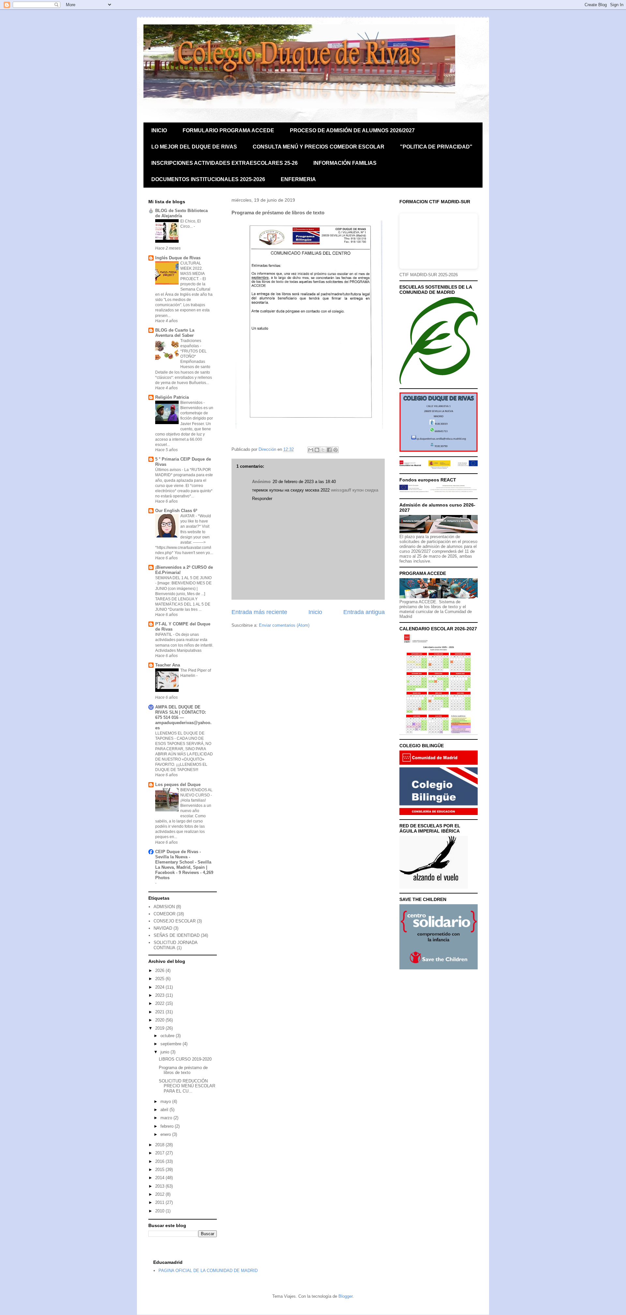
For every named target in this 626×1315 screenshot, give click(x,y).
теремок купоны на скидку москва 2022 (291, 490)
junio (165, 1052)
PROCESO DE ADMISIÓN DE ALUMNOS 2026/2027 (352, 130)
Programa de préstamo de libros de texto (183, 1070)
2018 (160, 1144)
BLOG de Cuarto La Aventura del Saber (174, 333)
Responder (262, 498)
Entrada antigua (364, 612)
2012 (160, 1194)
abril (165, 1109)
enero (166, 1134)
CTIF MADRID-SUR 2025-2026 (428, 274)
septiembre (171, 1043)
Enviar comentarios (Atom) (284, 625)
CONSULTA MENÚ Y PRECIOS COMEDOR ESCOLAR (318, 147)
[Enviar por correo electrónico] (310, 450)
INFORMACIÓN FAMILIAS (345, 163)
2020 (160, 1020)
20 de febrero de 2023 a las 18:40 (304, 481)
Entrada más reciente (259, 612)
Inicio (315, 612)
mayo (166, 1101)
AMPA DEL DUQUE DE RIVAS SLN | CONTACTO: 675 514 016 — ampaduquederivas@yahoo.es (183, 717)
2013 (160, 1186)
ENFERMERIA (298, 179)
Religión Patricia (172, 397)
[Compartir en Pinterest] (335, 450)
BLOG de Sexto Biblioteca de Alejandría (181, 213)
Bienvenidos (191, 402)
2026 (160, 970)
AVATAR (188, 516)
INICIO (159, 130)
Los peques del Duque (178, 784)
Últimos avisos (168, 469)
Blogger (345, 1296)
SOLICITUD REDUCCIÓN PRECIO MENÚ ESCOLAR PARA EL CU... (187, 1086)
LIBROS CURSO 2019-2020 (185, 1059)
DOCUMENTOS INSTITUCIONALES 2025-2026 (208, 179)
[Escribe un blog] (317, 450)
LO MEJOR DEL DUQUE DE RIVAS (194, 147)
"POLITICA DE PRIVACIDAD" (436, 147)
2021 (160, 1011)
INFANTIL (164, 634)
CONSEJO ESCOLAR (175, 921)
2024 (160, 987)
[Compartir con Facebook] (329, 450)
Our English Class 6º (176, 510)
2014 (160, 1177)
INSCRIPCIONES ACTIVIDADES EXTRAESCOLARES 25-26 (224, 163)
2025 (160, 978)
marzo (166, 1117)
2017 (160, 1153)
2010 (160, 1210)
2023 (160, 995)
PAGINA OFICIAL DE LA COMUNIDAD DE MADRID (208, 1270)
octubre (168, 1035)
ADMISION (164, 906)
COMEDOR (164, 913)
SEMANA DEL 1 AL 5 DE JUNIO (183, 578)
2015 (160, 1169)
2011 (160, 1202)
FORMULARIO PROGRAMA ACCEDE (228, 130)
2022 (160, 1003)
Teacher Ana (167, 665)
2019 (160, 1028)
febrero (167, 1126)
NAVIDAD (163, 928)
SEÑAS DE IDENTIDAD (177, 935)
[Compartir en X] (323, 450)
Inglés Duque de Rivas (178, 257)
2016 (160, 1161)
